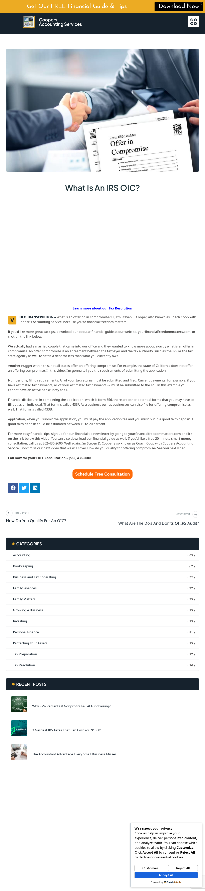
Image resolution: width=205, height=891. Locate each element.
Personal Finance (26, 632)
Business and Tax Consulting (34, 577)
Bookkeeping (23, 566)
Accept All (166, 875)
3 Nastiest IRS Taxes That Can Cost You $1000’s (67, 730)
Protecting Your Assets (30, 643)
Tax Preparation (25, 654)
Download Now (179, 6)
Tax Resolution (24, 665)
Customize (150, 868)
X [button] (201, 4)
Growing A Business (28, 610)
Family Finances (25, 588)
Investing (20, 621)
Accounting (21, 555)
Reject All (183, 868)
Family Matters (24, 599)
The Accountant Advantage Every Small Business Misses (74, 754)
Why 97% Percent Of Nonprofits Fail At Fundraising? (71, 706)
